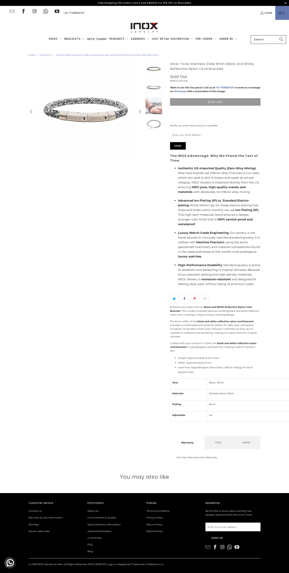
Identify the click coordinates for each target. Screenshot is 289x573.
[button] (55, 39)
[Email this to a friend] (205, 298)
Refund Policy (154, 531)
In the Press (94, 537)
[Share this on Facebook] (184, 298)
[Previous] (31, 111)
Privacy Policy (154, 517)
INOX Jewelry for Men (50, 564)
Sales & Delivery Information (104, 524)
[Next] (140, 111)
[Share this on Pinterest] (195, 298)
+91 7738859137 (74, 13)
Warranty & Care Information (46, 517)
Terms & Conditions (157, 510)
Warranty (187, 442)
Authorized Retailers (99, 531)
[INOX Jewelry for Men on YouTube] (57, 11)
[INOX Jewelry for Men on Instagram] (34, 11)
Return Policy (154, 524)
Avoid (246, 442)
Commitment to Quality (101, 517)
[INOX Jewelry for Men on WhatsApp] (45, 11)
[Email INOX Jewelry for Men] (12, 11)
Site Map (34, 524)
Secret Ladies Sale (39, 531)
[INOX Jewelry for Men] (144, 27)
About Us (93, 510)
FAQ (90, 544)
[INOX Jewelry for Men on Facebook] (23, 11)
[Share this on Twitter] (174, 298)
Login (268, 13)
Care (218, 442)
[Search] (281, 39)
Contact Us (35, 510)
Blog (90, 551)
